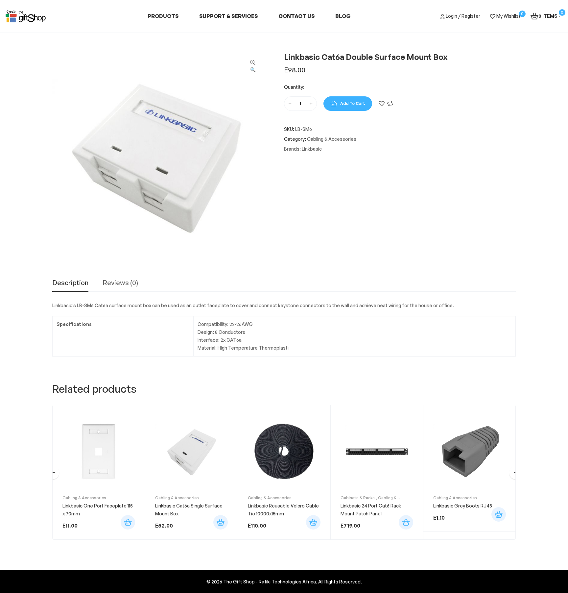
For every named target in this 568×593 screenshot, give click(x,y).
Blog (343, 16)
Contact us (296, 16)
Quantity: (294, 87)
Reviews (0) (120, 283)
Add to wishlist (382, 103)
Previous (52, 472)
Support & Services (228, 16)
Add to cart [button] (128, 522)
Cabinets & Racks (358, 497)
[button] (252, 66)
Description (70, 283)
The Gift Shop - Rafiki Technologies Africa (269, 581)
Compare (390, 103)
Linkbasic (312, 149)
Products (163, 16)
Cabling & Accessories (331, 139)
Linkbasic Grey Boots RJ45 (462, 505)
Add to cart (352, 103)
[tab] (70, 285)
